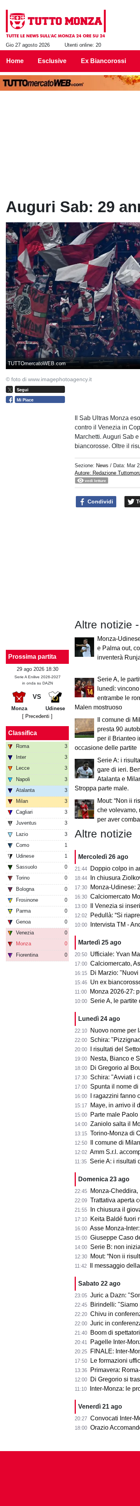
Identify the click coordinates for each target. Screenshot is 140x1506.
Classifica (22, 733)
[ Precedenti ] (37, 716)
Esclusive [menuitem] (52, 61)
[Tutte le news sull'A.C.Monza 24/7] (56, 23)
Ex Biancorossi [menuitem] (103, 61)
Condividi (99, 501)
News (102, 465)
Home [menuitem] (15, 61)
